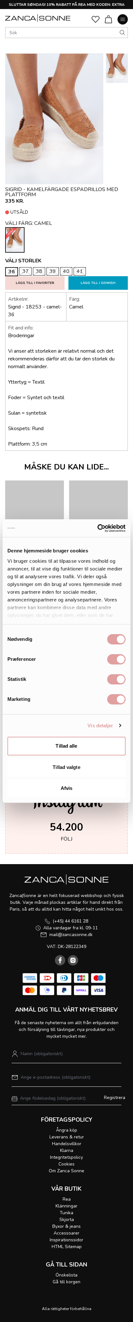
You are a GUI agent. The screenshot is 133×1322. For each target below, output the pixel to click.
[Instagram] (73, 960)
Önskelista (66, 1275)
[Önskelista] (95, 19)
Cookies (66, 1164)
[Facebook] (60, 960)
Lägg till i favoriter (35, 283)
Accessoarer (66, 1233)
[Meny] (123, 19)
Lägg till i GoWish (98, 283)
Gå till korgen (66, 1282)
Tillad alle (66, 746)
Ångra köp (66, 1130)
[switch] (116, 659)
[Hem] (37, 18)
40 (66, 271)
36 (11, 271)
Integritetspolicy (66, 1157)
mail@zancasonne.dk (71, 935)
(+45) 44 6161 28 (70, 921)
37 (25, 271)
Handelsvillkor (66, 1144)
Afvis (67, 788)
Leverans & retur (66, 1137)
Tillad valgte (66, 767)
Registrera (114, 1098)
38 (39, 271)
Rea (67, 1199)
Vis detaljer (100, 725)
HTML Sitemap (67, 1247)
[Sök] (122, 32)
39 (52, 271)
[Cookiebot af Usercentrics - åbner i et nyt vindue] (97, 528)
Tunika (66, 1213)
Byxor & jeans (66, 1226)
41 (80, 271)
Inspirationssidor (66, 1240)
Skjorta (66, 1219)
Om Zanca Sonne (66, 1171)
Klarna (66, 1150)
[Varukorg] (108, 19)
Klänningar (66, 1206)
